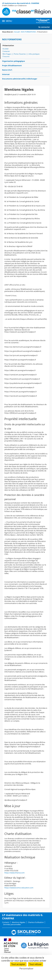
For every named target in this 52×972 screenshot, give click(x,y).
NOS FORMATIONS (28, 32)
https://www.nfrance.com (14, 872)
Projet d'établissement (12, 65)
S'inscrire (6, 56)
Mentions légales (18, 922)
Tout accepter (18, 964)
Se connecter (44, 27)
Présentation (8, 45)
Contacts (5, 922)
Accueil (17, 32)
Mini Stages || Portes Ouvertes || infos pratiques (21, 54)
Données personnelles (12, 924)
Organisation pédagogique (13, 61)
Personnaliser (26, 968)
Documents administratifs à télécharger (19, 79)
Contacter (6, 51)
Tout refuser (35, 964)
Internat (6, 74)
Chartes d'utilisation (36, 922)
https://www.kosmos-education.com (18, 887)
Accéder (6, 49)
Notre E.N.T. (7, 70)
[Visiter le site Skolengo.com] (26, 934)
